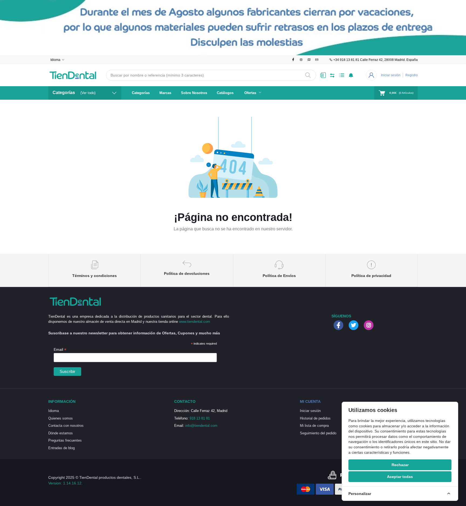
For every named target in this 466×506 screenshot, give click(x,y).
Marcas (165, 93)
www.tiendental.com (194, 322)
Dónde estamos (60, 433)
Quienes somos (60, 418)
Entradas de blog (61, 448)
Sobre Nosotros (194, 93)
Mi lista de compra (314, 426)
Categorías (141, 93)
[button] (351, 75)
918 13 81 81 (200, 418)
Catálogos (225, 93)
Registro (411, 75)
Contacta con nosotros (66, 426)
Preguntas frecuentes (65, 440)
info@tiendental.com (201, 426)
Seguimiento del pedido (318, 433)
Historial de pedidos (315, 418)
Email (60, 349)
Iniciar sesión (390, 75)
